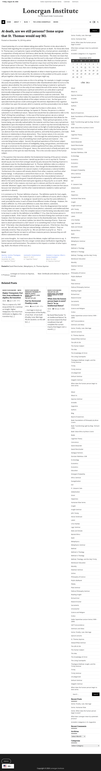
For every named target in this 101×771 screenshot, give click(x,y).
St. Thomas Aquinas (41, 266)
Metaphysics (28, 266)
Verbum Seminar (76, 376)
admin (28, 40)
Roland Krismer (76, 298)
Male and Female (76, 227)
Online (73, 269)
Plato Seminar (75, 284)
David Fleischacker (16, 266)
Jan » (88, 82)
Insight (73, 202)
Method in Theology (77, 248)
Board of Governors (77, 113)
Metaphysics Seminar (78, 241)
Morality (74, 262)
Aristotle (74, 99)
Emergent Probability (33, 292)
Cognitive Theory (76, 135)
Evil (72, 181)
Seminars (75, 2)
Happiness (74, 195)
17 (81, 71)
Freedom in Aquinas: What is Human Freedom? (55, 256)
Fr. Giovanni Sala (76, 184)
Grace (73, 191)
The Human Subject (77, 346)
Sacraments (75, 301)
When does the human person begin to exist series (55, 295)
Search (94, 31)
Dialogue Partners (77, 149)
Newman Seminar (77, 266)
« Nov (83, 82)
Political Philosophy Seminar (80, 287)
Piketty (73, 280)
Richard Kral (75, 294)
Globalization (75, 188)
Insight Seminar (76, 206)
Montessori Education (78, 259)
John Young (75, 209)
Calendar (67, 2)
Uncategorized (76, 373)
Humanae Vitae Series (78, 198)
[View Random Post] (90, 22)
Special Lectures (76, 332)
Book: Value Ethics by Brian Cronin (82, 128)
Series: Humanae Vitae (78, 39)
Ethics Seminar (76, 174)
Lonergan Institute (50, 10)
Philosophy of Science (78, 273)
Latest (73, 216)
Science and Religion (78, 308)
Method (73, 245)
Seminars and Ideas (77, 325)
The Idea (74, 349)
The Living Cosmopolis (41, 22)
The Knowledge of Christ (79, 353)
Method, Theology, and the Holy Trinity (84, 255)
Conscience (75, 138)
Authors (73, 106)
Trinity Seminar (76, 369)
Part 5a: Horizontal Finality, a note (33, 302)
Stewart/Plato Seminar (78, 339)
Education (74, 167)
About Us (74, 92)
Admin (6, 761)
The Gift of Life (30, 298)
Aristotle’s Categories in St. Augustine (83, 54)
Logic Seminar (75, 223)
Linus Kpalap (75, 220)
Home (9, 22)
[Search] (98, 22)
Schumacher (75, 305)
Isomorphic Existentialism (32, 255)
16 (77, 71)
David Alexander (76, 142)
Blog (26, 22)
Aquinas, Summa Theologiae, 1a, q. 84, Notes (11, 256)
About (16, 22)
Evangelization (76, 177)
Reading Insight (76, 291)
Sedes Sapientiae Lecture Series (50, 2)
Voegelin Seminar (77, 380)
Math (19, 290)
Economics (74, 159)
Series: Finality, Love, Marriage (32, 296)
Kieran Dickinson (76, 213)
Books (55, 22)
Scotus (73, 312)
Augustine (74, 102)
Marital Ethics (30, 293)
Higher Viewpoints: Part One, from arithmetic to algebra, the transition (12, 295)
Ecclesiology (75, 156)
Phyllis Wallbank (76, 276)
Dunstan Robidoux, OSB (79, 152)
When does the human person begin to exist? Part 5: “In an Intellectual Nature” (57, 302)
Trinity (73, 366)
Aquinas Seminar (76, 95)
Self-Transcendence (77, 321)
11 (85, 67)
